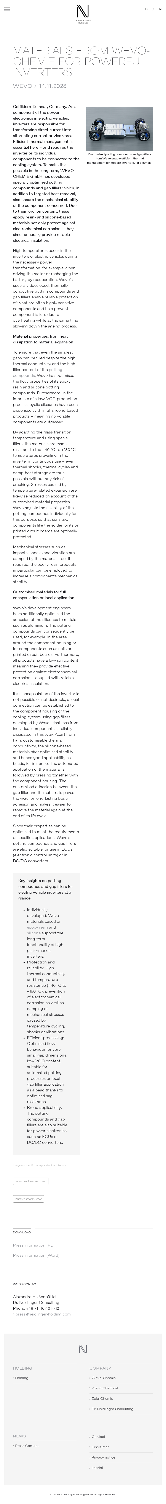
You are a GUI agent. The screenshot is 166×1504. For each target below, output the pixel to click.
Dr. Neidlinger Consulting (112, 1409)
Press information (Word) (36, 1256)
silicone (34, 933)
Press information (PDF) (35, 1245)
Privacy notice (103, 1457)
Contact (98, 1437)
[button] (7, 11)
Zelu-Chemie (102, 1398)
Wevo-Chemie (104, 1378)
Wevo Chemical (105, 1388)
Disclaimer (100, 1447)
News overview (28, 1199)
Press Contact (27, 1446)
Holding (21, 1378)
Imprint (97, 1468)
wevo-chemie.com (30, 1181)
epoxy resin (37, 927)
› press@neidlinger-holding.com (42, 1314)
